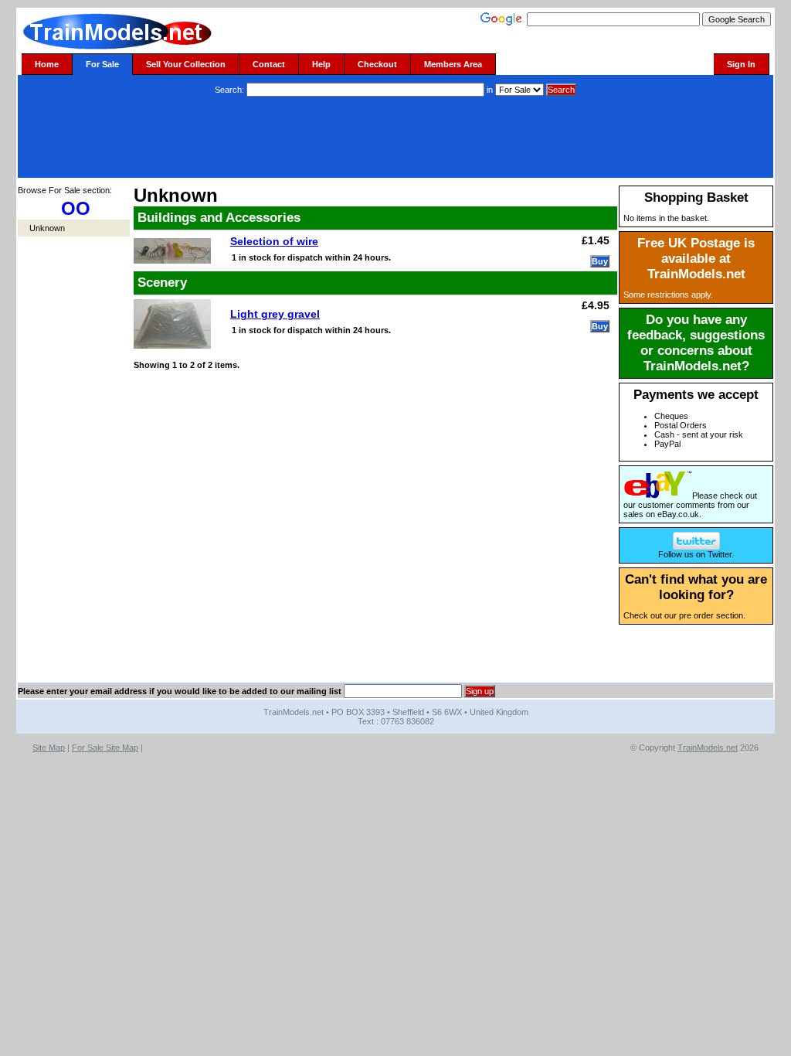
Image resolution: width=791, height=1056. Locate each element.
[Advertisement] (395, 139)
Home (47, 64)
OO (75, 209)
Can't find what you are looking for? (696, 587)
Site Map (48, 747)
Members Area (453, 64)
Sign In (741, 64)
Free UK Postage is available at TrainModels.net (696, 258)
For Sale (102, 64)
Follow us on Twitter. (696, 554)
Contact (269, 64)
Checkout (377, 64)
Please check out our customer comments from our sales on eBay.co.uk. (690, 505)
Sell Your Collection (186, 64)
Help (321, 64)
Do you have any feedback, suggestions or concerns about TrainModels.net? (696, 342)
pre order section (711, 615)
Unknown (47, 228)
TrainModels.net (707, 747)
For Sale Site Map (105, 747)
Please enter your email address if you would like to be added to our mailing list (179, 691)
